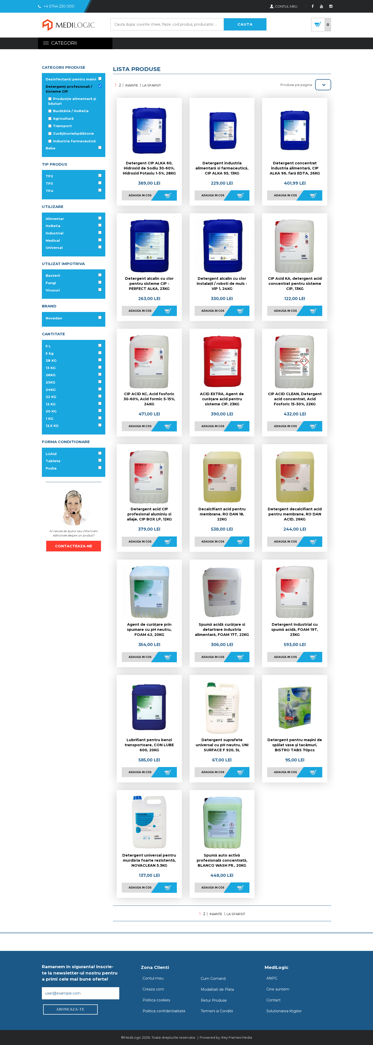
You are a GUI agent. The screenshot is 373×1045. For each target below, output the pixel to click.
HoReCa (53, 226)
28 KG (51, 360)
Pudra (51, 468)
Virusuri (53, 290)
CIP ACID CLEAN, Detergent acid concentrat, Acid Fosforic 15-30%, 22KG (295, 399)
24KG (51, 390)
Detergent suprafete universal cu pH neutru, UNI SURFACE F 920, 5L (222, 745)
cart (321, 24)
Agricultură (63, 118)
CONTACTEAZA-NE (73, 546)
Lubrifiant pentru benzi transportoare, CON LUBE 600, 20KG (149, 745)
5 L (48, 346)
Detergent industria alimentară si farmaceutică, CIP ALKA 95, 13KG (221, 168)
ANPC (271, 978)
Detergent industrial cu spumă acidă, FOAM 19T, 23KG (294, 629)
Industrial (54, 233)
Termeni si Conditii (217, 1011)
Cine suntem (277, 989)
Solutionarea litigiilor (284, 1011)
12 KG (51, 404)
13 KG (51, 368)
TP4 (49, 191)
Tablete (53, 461)
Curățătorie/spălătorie (73, 133)
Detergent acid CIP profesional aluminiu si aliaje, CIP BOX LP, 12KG (149, 514)
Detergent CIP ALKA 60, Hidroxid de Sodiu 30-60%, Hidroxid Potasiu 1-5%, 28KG (149, 168)
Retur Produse (214, 1000)
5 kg (50, 353)
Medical (53, 240)
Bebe (50, 148)
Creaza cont (153, 989)
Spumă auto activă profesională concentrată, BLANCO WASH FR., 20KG (222, 860)
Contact (273, 1000)
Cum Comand (213, 978)
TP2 (49, 176)
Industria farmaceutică (74, 141)
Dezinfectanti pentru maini (71, 79)
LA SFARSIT (151, 85)
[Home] (68, 25)
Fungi (51, 283)
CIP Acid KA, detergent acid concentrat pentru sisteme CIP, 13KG (295, 283)
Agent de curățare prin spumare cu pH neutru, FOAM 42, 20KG (149, 629)
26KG (51, 375)
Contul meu (153, 978)
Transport (62, 126)
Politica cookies (156, 1000)
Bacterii (53, 275)
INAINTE (131, 85)
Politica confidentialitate (164, 1011)
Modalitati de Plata (217, 989)
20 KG (51, 411)
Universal (54, 248)
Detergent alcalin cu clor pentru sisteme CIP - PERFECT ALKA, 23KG (149, 283)
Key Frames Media (237, 1037)
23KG (50, 382)
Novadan (54, 318)
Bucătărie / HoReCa (71, 111)
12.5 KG (52, 426)
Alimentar (55, 219)
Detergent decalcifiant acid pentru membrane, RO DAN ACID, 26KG (295, 514)
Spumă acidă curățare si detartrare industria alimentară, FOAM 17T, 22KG (222, 629)
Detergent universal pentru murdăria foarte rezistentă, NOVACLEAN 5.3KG (149, 860)
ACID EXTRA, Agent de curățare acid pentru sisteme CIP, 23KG (222, 399)
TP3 (49, 183)
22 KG (51, 397)
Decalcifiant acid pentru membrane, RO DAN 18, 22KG (222, 514)
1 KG (49, 418)
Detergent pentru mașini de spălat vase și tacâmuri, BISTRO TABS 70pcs (294, 745)
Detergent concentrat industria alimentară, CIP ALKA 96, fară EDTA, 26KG (295, 168)
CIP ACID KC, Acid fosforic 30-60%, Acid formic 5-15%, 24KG (149, 399)
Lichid (51, 454)
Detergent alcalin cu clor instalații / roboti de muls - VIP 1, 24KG (222, 283)
